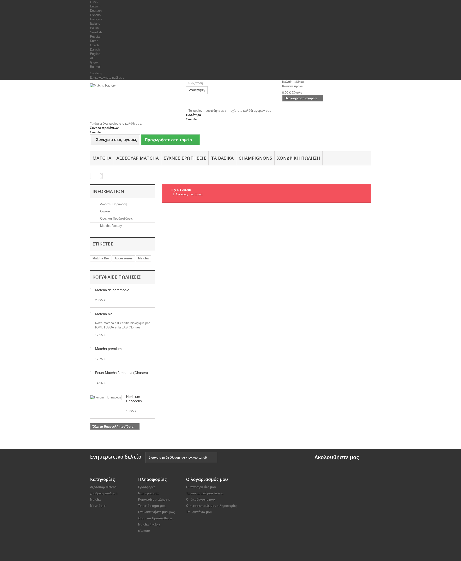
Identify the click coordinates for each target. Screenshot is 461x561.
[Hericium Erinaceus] (105, 397)
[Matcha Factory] (134, 96)
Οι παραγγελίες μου (201, 487)
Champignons (255, 158)
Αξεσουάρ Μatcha (137, 158)
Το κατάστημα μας (151, 506)
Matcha (101, 158)
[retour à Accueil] (95, 176)
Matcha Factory (110, 226)
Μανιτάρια (97, 506)
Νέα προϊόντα (148, 493)
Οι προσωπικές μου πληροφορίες (211, 506)
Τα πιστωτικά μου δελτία (204, 493)
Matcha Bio (100, 258)
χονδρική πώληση (298, 158)
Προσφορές (146, 487)
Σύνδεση (96, 73)
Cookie (104, 211)
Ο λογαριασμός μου (207, 479)
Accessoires (124, 258)
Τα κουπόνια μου (199, 512)
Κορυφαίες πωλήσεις (116, 277)
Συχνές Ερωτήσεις (185, 158)
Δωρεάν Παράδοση (113, 204)
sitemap (144, 530)
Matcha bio (103, 314)
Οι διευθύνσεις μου (200, 499)
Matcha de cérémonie (112, 290)
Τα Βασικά (222, 158)
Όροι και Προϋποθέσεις (116, 218)
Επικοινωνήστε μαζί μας (107, 77)
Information (108, 191)
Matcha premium (108, 349)
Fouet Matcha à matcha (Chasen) (121, 373)
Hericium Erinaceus (134, 399)
